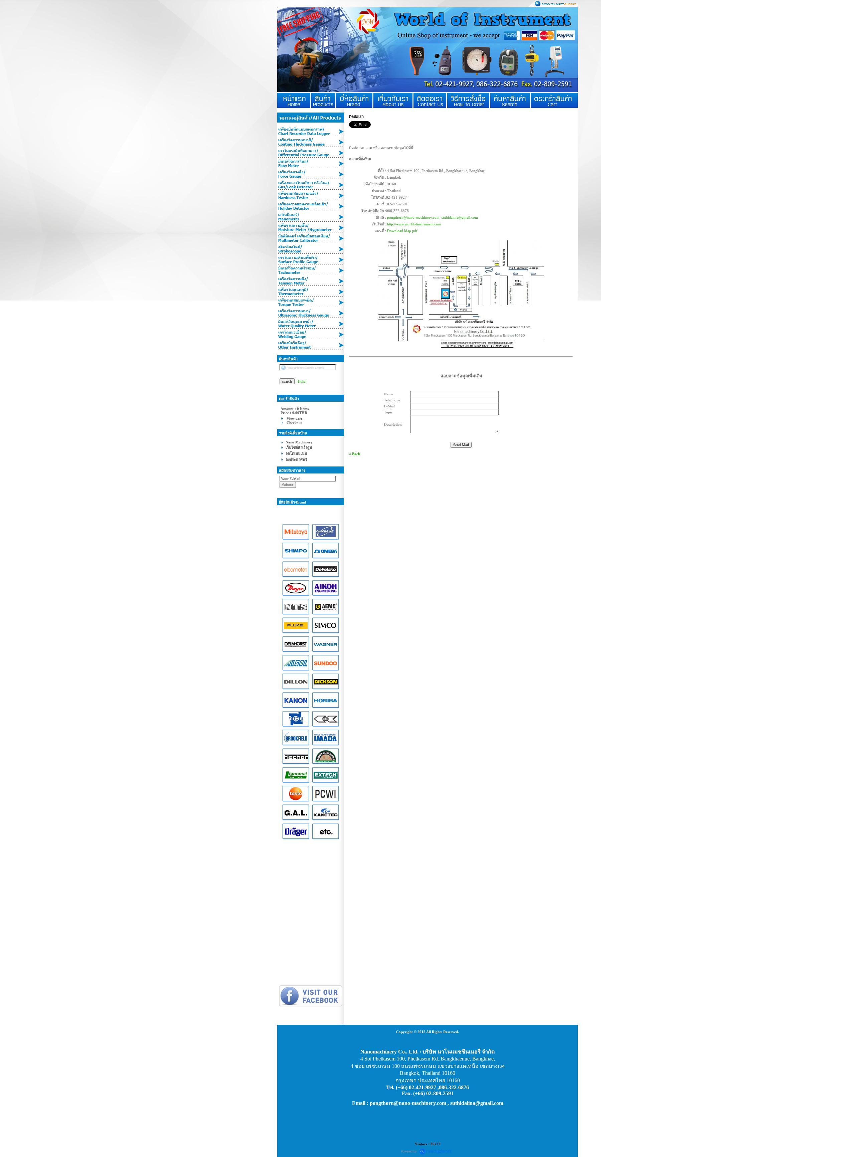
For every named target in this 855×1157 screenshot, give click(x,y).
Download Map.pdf (402, 231)
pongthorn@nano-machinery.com (413, 217)
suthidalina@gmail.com (460, 217)
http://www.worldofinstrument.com (414, 224)
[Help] (302, 381)
